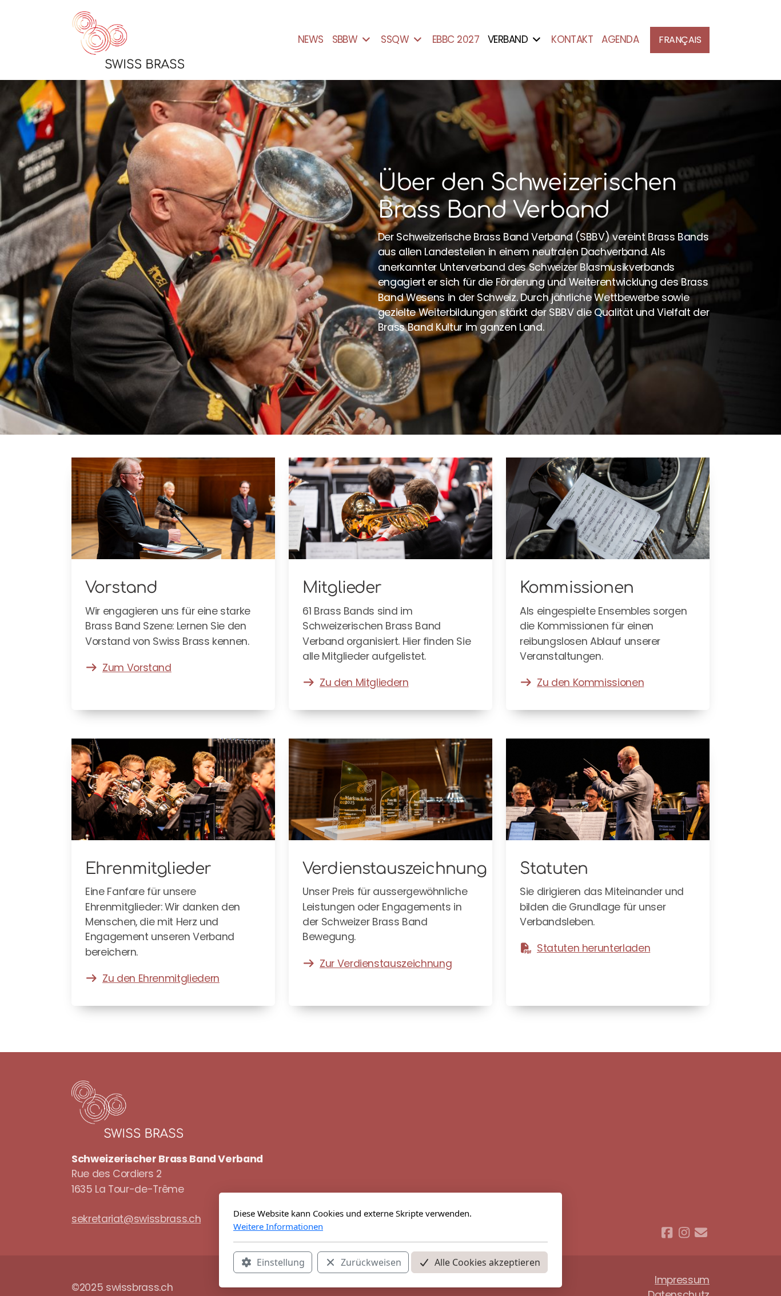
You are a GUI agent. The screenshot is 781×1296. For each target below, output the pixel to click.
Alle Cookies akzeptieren (487, 1262)
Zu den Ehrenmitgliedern (161, 978)
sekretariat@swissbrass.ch (136, 1219)
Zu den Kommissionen (590, 682)
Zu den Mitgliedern (364, 682)
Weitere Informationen (278, 1226)
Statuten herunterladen (593, 948)
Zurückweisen (371, 1262)
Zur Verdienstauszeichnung (386, 963)
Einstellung (281, 1262)
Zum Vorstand (137, 668)
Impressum (682, 1280)
